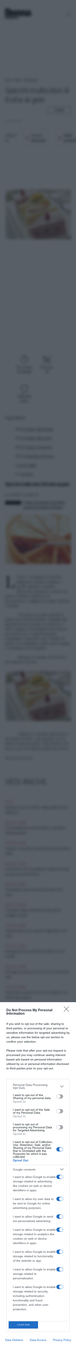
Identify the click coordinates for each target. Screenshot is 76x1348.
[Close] (68, 1010)
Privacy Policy (62, 1340)
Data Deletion (14, 1340)
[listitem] (38, 1086)
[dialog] (38, 1175)
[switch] (59, 1096)
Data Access (38, 1340)
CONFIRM (23, 1325)
